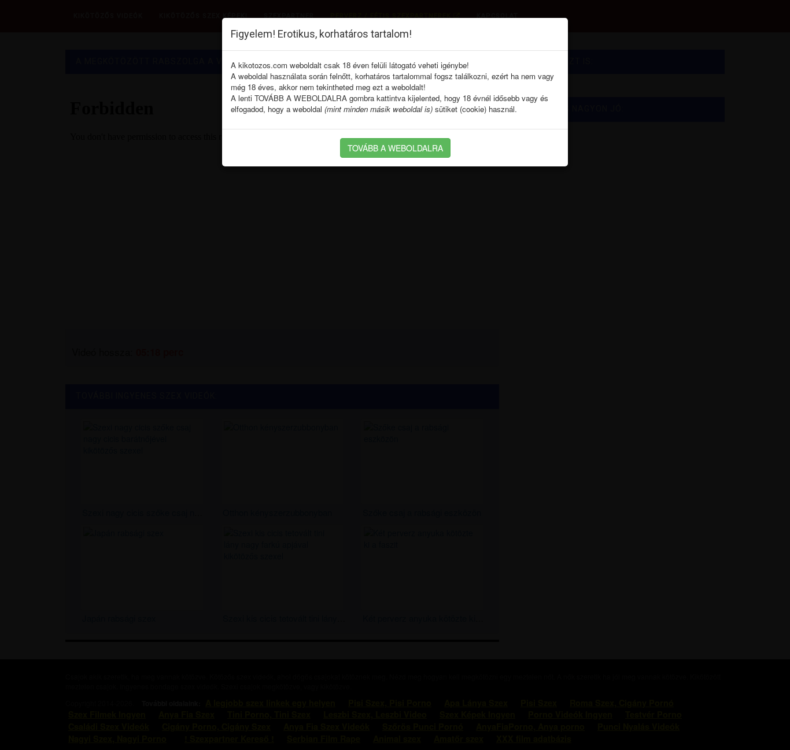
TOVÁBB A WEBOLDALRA (395, 148)
